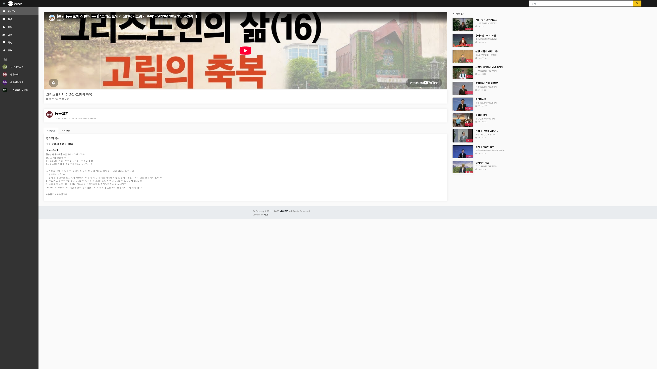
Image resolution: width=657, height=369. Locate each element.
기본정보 (51, 130)
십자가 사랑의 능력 (484, 146)
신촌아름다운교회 (19, 89)
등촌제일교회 (17, 82)
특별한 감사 (481, 114)
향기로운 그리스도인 (485, 35)
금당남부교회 (17, 66)
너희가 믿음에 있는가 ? (486, 130)
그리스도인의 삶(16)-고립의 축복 (69, 94)
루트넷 (265, 215)
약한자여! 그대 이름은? (486, 83)
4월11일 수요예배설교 (486, 19)
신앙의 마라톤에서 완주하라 (489, 67)
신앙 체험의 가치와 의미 (487, 51)
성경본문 (65, 130)
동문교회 (14, 74)
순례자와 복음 (482, 162)
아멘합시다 (481, 99)
